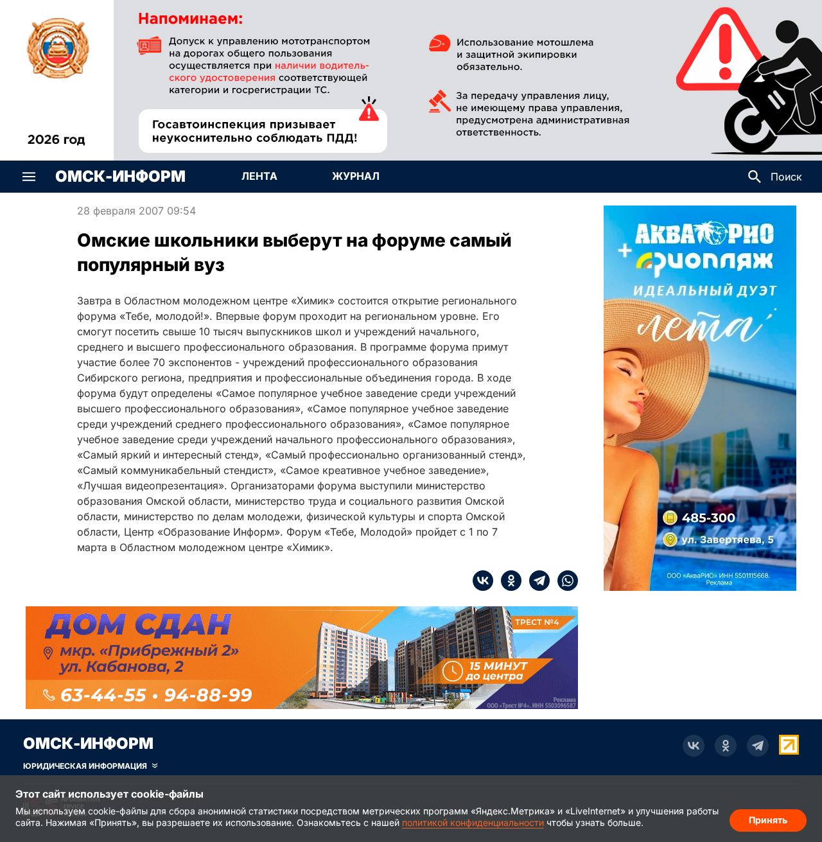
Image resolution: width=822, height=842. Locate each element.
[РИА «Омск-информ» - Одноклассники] (726, 746)
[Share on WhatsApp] (564, 580)
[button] (29, 177)
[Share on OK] (507, 580)
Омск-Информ (120, 177)
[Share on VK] (483, 580)
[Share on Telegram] (535, 580)
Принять (768, 819)
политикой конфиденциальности (473, 822)
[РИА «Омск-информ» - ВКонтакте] (693, 746)
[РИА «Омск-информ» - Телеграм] (758, 746)
